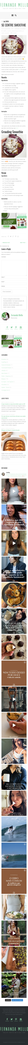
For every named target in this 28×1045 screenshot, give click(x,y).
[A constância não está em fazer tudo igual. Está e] (14, 621)
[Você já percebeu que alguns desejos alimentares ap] (14, 673)
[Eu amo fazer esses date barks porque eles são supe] (14, 959)
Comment (3, 256)
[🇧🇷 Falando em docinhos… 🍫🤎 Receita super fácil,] (14, 647)
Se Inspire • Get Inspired (7, 381)
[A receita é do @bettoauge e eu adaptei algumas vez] (14, 725)
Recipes (18, 28)
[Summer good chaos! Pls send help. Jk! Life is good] (14, 595)
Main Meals (4, 373)
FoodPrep (3, 362)
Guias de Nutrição (5, 365)
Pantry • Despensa (5, 376)
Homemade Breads (6, 367)
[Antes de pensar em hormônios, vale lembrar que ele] (14, 569)
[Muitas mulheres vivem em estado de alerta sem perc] (14, 777)
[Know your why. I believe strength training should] (14, 699)
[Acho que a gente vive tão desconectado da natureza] (14, 751)
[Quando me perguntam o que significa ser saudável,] (14, 933)
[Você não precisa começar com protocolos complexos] (14, 517)
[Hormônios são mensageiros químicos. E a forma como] (14, 491)
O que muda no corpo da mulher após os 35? (13, 404)
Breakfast (3, 359)
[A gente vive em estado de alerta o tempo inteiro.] (14, 803)
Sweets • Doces (5, 387)
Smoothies (22, 28)
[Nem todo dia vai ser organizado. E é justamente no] (14, 985)
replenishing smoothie (17, 31)
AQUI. (17, 128)
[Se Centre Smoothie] (14, 44)
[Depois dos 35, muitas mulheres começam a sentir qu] (14, 907)
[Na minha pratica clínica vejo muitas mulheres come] (14, 881)
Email (3, 281)
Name (3, 277)
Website (3, 286)
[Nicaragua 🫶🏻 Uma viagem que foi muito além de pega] (14, 829)
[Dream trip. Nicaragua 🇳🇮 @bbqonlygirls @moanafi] (14, 855)
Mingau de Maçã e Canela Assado (10, 430)
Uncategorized (4, 390)
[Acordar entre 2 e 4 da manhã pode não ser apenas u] (14, 543)
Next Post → (23, 242)
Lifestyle (3, 370)
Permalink (14, 33)
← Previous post (5, 242)
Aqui (19, 69)
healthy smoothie (7, 31)
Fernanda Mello (6, 28)
